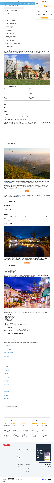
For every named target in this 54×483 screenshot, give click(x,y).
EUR (51, 14)
